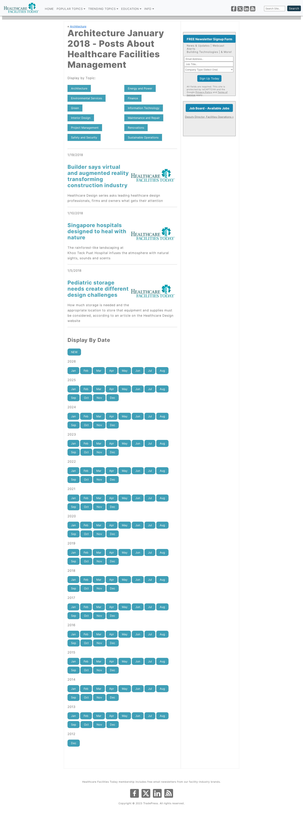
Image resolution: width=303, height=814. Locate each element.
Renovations (136, 127)
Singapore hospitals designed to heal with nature (97, 231)
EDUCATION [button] (130, 9)
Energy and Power (140, 88)
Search (294, 8)
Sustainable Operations (143, 137)
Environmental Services (86, 98)
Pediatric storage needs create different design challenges (98, 288)
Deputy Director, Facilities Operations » (209, 117)
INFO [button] (148, 9)
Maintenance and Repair (144, 118)
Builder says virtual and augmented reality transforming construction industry (98, 176)
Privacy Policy (204, 92)
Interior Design (80, 118)
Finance (133, 98)
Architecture (78, 26)
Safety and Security (84, 137)
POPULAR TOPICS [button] (70, 9)
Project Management (85, 127)
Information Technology (143, 108)
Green (75, 108)
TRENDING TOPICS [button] (102, 9)
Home (49, 9)
